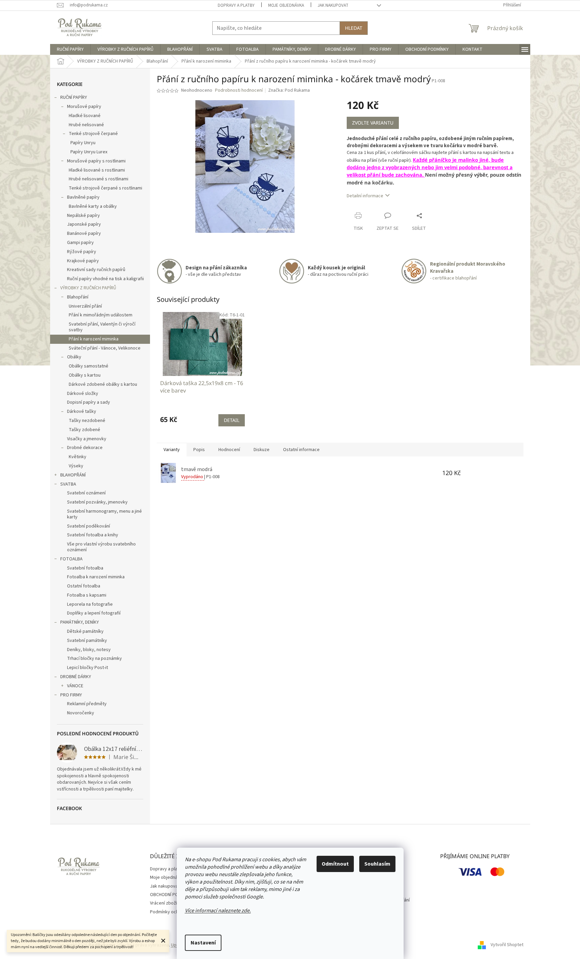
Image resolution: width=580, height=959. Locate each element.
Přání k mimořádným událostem (100, 315)
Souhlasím (377, 864)
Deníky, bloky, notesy (89, 649)
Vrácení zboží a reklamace (176, 903)
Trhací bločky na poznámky (94, 658)
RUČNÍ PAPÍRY (73, 97)
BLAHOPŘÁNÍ (73, 475)
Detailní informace (365, 196)
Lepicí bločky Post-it (87, 667)
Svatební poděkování (88, 526)
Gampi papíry (80, 242)
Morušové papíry (84, 106)
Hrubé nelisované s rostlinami (98, 179)
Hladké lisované (85, 115)
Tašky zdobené (84, 429)
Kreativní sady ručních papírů (96, 269)
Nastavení (203, 942)
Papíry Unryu (82, 142)
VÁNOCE (75, 686)
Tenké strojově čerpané (93, 133)
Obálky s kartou (85, 375)
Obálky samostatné (88, 366)
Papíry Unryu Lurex (88, 152)
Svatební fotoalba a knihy (92, 535)
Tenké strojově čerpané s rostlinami (105, 188)
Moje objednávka (286, 5)
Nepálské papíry (83, 215)
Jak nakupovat (333, 5)
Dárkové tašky (81, 411)
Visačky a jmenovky (86, 439)
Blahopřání (77, 297)
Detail (231, 420)
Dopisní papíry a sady (88, 402)
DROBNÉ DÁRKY (75, 676)
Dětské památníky (85, 631)
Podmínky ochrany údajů (174, 912)
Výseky (76, 466)
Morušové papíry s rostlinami (96, 161)
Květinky (77, 456)
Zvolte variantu (372, 122)
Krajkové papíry (83, 261)
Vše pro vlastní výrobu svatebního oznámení (101, 547)
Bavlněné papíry (83, 197)
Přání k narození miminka (94, 339)
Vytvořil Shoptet (507, 945)
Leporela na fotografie (90, 604)
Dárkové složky (82, 393)
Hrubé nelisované (86, 124)
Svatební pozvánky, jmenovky (97, 502)
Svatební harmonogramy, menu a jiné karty (104, 514)
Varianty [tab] (172, 449)
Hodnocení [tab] (229, 449)
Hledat (353, 28)
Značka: (289, 90)
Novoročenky (80, 713)
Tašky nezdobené (87, 420)
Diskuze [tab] (262, 449)
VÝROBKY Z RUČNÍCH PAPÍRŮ (88, 288)
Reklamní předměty (87, 703)
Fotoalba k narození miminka (96, 577)
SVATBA (68, 484)
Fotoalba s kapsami (86, 595)
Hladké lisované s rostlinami (97, 170)
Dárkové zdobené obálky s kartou (103, 384)
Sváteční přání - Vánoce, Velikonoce (105, 348)
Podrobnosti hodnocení (239, 90)
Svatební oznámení (86, 493)
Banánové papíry (84, 233)
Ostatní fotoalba (83, 586)
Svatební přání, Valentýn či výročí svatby (102, 327)
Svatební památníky (87, 640)
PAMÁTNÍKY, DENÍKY (79, 622)
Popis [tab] (199, 449)
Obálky (74, 357)
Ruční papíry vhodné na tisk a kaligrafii (105, 278)
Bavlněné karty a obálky (93, 206)
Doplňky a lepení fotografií (94, 613)
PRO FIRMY (71, 695)
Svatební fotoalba (85, 568)
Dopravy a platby (236, 5)
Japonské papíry (84, 224)
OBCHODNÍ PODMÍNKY (171, 894)
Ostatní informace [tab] (301, 449)
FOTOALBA (71, 559)
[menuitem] (70, 49)
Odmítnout (335, 864)
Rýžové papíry (81, 251)
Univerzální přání (85, 306)
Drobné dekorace (85, 447)
